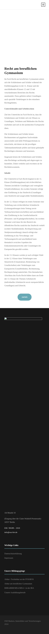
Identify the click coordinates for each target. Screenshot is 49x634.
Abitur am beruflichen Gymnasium (18, 584)
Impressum (8, 558)
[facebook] (5, 628)
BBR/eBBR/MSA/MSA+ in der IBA (19, 588)
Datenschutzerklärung (13, 554)
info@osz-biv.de (10, 532)
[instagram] (10, 628)
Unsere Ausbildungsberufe (15, 592)
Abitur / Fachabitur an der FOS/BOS (19, 579)
